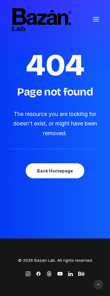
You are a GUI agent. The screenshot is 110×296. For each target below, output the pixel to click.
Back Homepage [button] (55, 170)
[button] (96, 19)
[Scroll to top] (98, 284)
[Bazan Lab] (41, 19)
